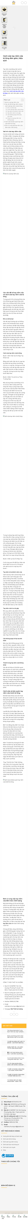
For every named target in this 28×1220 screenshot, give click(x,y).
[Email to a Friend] (14, 1014)
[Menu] (2, 3)
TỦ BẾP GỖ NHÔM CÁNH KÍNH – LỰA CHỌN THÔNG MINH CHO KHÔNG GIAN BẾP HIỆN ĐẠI (15, 1069)
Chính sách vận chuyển (9, 1147)
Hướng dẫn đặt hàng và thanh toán (12, 1136)
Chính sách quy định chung (10, 1142)
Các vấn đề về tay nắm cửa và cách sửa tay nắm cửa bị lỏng (13, 105)
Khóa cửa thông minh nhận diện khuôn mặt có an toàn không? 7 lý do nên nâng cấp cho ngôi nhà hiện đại (15, 1036)
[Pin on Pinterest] (17, 1014)
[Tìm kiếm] (19, 2)
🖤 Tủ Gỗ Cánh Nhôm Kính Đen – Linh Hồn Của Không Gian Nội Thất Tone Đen (15, 1053)
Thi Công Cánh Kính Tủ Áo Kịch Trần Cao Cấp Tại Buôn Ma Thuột (15, 1031)
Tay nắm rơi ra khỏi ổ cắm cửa (15, 111)
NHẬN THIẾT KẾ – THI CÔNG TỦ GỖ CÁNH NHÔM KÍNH (15, 1047)
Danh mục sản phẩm (17, 1213)
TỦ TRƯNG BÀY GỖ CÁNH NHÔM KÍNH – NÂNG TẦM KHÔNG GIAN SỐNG (14, 1080)
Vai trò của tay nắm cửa (12, 102)
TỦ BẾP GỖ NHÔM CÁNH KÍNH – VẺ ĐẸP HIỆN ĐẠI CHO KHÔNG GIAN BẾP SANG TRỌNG (15, 1075)
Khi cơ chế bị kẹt (11, 107)
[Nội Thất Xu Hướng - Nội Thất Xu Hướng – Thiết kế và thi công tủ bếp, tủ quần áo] (14, 2)
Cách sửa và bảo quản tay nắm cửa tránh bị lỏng (14, 122)
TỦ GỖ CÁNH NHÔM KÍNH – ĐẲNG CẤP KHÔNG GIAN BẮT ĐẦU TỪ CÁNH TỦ (15, 1064)
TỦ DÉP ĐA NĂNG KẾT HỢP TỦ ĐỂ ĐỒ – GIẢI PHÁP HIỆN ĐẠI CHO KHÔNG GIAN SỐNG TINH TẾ (16, 1042)
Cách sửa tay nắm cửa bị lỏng (15, 109)
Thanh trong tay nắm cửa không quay (14, 118)
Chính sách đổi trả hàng (9, 1139)
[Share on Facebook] (11, 1014)
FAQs (4, 1150)
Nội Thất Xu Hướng (17, 1009)
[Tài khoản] (25, 2)
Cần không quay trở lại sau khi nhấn (15, 115)
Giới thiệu (7, 1213)
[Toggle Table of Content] (21, 100)
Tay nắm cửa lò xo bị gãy (14, 113)
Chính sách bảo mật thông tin (11, 1144)
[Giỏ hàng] (22, 2)
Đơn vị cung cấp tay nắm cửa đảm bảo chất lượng (13, 126)
